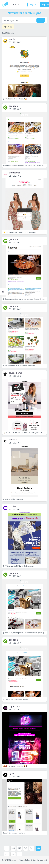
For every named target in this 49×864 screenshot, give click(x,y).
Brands (16, 4)
